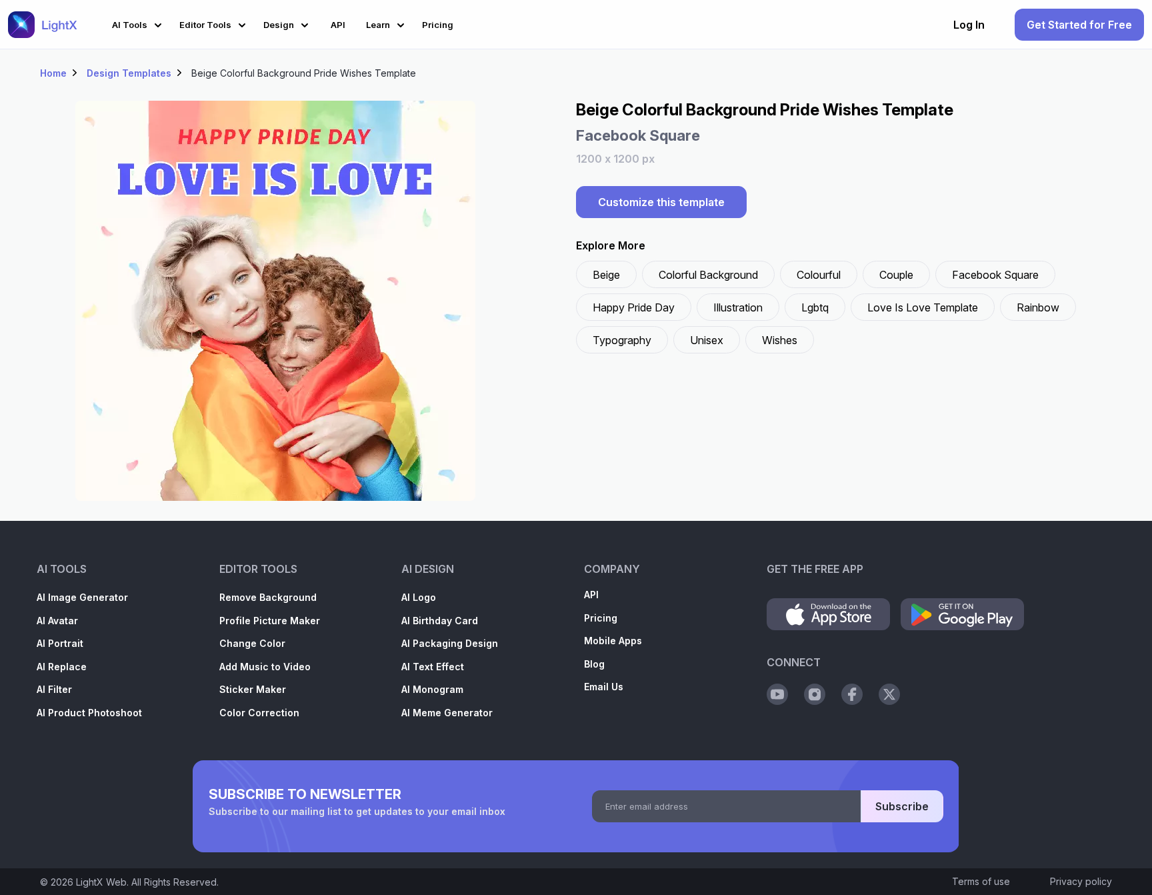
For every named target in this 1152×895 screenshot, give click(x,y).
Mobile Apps (613, 640)
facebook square (995, 274)
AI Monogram (432, 689)
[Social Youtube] (777, 694)
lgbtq (815, 307)
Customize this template (661, 202)
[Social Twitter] (889, 694)
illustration (738, 307)
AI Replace (62, 666)
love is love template (922, 307)
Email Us (603, 686)
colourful (819, 274)
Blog (594, 664)
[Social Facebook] (852, 694)
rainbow (1038, 307)
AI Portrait (60, 643)
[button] (139, 23)
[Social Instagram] (814, 694)
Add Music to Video (265, 666)
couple (896, 274)
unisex (706, 340)
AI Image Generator (82, 597)
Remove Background (268, 597)
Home (53, 73)
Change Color (252, 643)
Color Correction (259, 712)
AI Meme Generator (447, 712)
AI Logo (418, 597)
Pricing (600, 618)
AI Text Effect (432, 666)
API (591, 594)
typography (622, 340)
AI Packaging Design (449, 643)
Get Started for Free (1079, 24)
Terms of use (981, 881)
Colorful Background (708, 274)
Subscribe (902, 806)
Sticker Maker (252, 689)
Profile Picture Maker (269, 620)
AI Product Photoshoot (89, 712)
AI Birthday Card (439, 620)
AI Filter (54, 689)
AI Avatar (57, 620)
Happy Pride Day (634, 307)
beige (606, 274)
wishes (779, 340)
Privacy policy (1081, 881)
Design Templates (129, 73)
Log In (969, 24)
